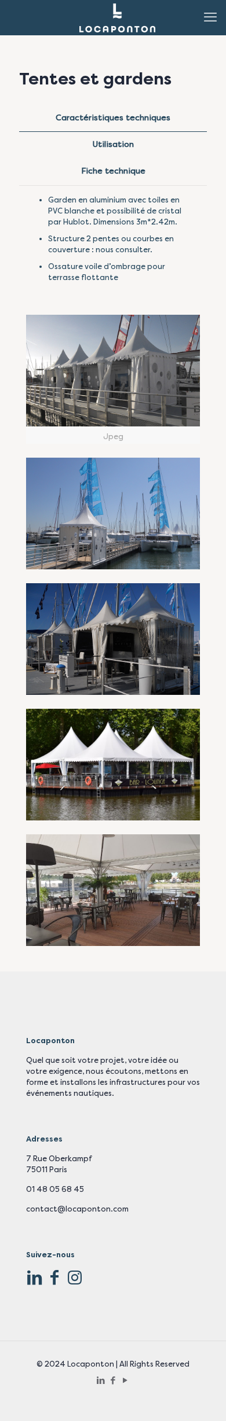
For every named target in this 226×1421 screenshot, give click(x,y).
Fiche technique (113, 171)
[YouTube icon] (125, 1380)
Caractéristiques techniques (113, 118)
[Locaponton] (117, 17)
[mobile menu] (210, 17)
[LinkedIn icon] (101, 1380)
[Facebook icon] (113, 1380)
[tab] (113, 118)
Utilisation (113, 144)
